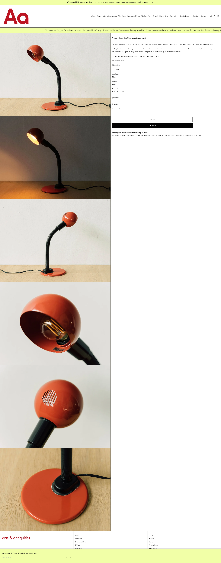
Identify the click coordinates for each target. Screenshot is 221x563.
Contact (151, 535)
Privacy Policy (153, 545)
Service (151, 539)
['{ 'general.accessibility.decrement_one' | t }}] (112, 108)
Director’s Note (80, 542)
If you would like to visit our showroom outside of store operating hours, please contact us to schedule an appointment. (110, 2)
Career (151, 542)
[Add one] (119, 108)
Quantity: (115, 104)
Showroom (78, 539)
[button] (218, 16)
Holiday (77, 545)
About (77, 535)
